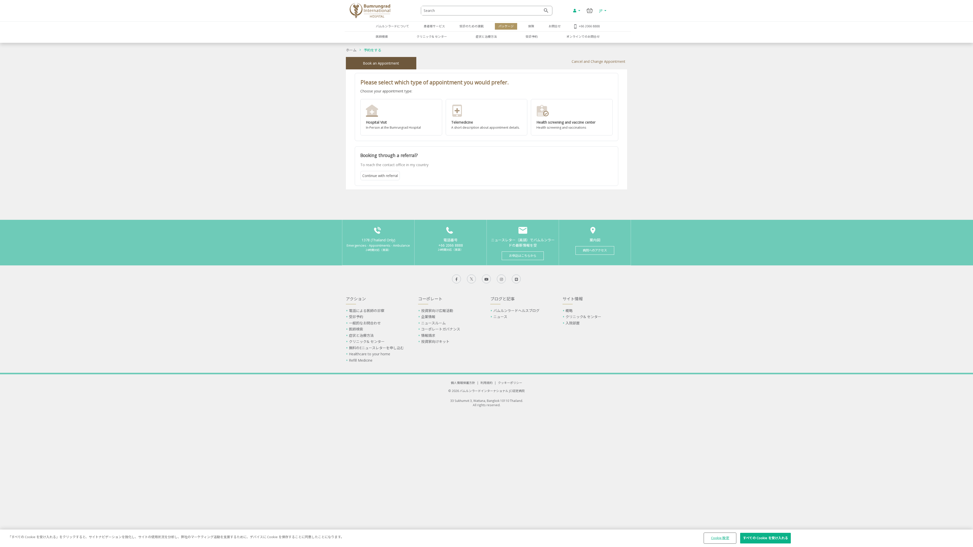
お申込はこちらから (522, 255)
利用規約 (486, 383)
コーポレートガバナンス (440, 329)
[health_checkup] (572, 117)
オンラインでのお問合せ (583, 36)
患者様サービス (434, 26)
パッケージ (506, 26)
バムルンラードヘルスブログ (516, 310)
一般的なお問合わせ (365, 323)
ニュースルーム (433, 323)
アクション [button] (356, 299)
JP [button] (601, 10)
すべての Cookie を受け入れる (765, 538)
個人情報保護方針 (463, 383)
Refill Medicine (360, 360)
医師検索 (382, 36)
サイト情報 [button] (573, 299)
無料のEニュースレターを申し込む (376, 347)
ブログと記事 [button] (502, 299)
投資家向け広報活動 (437, 310)
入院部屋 (573, 323)
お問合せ (555, 26)
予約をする (372, 50)
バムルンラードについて (392, 26)
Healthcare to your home (369, 353)
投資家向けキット (435, 341)
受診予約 (532, 36)
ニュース (500, 316)
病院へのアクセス (595, 250)
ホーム (351, 50)
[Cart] (590, 10)
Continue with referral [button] (380, 175)
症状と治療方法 (486, 36)
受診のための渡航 (471, 26)
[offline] (401, 117)
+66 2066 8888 (589, 26)
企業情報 (428, 316)
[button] (401, 117)
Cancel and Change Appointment (598, 61)
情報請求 (428, 335)
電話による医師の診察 (366, 310)
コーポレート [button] (430, 299)
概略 (569, 310)
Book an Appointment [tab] (381, 63)
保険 (531, 26)
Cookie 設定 (720, 538)
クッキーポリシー (510, 383)
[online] (487, 117)
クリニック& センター (432, 36)
